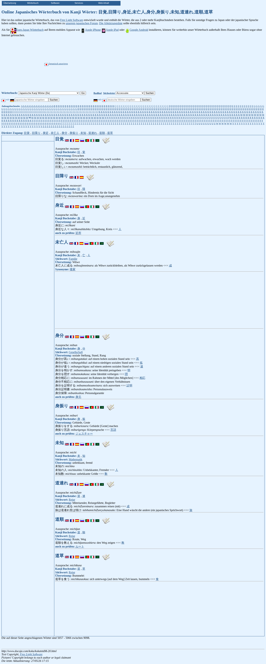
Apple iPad (112, 29)
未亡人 (55, 132)
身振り (73, 132)
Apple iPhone (93, 29)
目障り (36, 132)
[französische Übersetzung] (72, 139)
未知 (83, 132)
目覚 (27, 132)
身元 (78, 396)
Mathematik (75, 459)
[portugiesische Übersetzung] (87, 139)
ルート (79, 546)
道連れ (92, 132)
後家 (72, 269)
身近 (45, 132)
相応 (142, 377)
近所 (78, 232)
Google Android (139, 29)
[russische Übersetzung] (82, 139)
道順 (102, 132)
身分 (64, 132)
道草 (110, 132)
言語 (113, 429)
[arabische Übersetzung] (97, 139)
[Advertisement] (146, 64)
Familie (73, 258)
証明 (129, 385)
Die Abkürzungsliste (111, 23)
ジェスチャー (84, 433)
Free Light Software (71, 20)
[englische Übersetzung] (67, 139)
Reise (72, 499)
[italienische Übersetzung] (92, 139)
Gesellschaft (76, 352)
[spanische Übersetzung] (77, 139)
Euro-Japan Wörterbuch (30, 29)
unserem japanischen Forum (82, 23)
